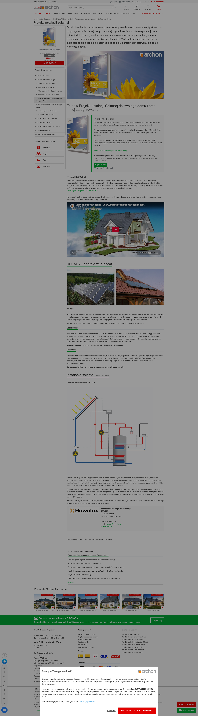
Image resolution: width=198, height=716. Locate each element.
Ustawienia (111, 710)
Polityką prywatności (87, 701)
